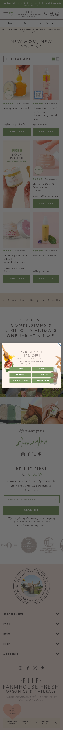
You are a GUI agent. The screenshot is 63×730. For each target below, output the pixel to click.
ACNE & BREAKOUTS (20, 380)
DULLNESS (20, 375)
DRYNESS (42, 369)
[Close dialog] (59, 344)
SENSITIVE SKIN (43, 375)
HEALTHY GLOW (43, 380)
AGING (20, 369)
